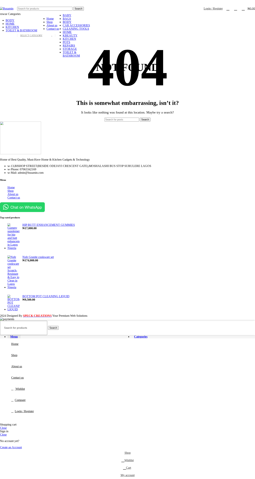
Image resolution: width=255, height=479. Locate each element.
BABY (67, 15)
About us (12, 194)
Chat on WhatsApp (26, 207)
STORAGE (70, 48)
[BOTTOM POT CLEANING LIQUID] (13, 303)
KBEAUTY (70, 35)
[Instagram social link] (242, 2)
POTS (66, 42)
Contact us (13, 197)
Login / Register (24, 411)
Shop (10, 190)
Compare (20, 400)
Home (11, 187)
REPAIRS (69, 45)
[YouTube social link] (246, 2)
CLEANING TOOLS (76, 28)
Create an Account (11, 447)
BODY (67, 22)
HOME (67, 32)
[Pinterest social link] (250, 2)
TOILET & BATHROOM (71, 54)
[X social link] (238, 2)
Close (3, 427)
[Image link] (20, 153)
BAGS (67, 18)
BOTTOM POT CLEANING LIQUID (45, 296)
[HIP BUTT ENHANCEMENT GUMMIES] (13, 236)
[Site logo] (6, 8)
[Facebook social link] (233, 2)
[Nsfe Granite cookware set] (13, 272)
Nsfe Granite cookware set (38, 257)
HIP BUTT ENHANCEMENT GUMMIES (48, 224)
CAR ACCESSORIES (76, 25)
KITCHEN (69, 38)
